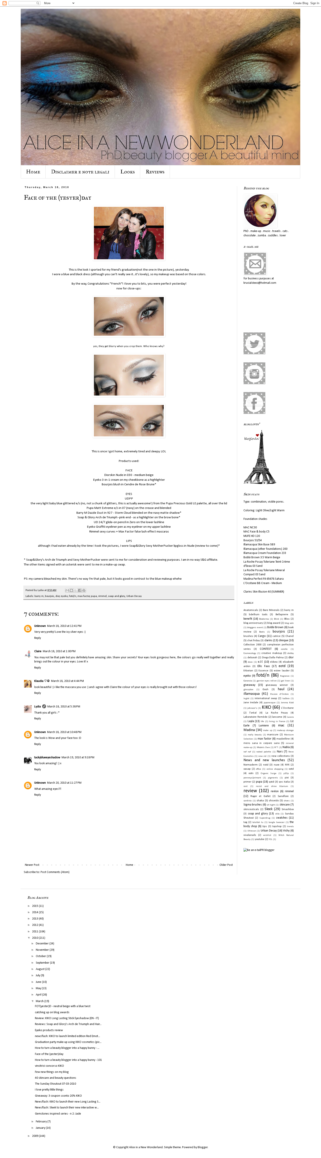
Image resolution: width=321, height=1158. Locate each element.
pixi (287, 777)
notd (265, 765)
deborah (252, 657)
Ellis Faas (263, 666)
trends (290, 826)
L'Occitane (287, 708)
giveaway (249, 685)
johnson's (252, 708)
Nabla (286, 747)
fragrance (285, 676)
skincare (285, 804)
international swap (266, 698)
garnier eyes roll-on (267, 681)
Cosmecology (249, 653)
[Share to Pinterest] (84, 590)
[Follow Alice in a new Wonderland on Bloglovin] (259, 483)
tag (245, 822)
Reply (37, 638)
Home (33, 171)
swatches (282, 817)
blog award (273, 623)
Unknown (40, 626)
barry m (39, 596)
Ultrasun (251, 831)
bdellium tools (258, 614)
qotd (271, 782)
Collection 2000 (252, 644)
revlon (275, 791)
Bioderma (264, 619)
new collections (280, 756)
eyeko (64, 596)
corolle (284, 649)
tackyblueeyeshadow (47, 757)
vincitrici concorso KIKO (49, 1066)
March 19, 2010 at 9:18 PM (78, 757)
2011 (35, 931)
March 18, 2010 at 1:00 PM (59, 651)
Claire (37, 651)
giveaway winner (277, 685)
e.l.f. (260, 662)
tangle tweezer (277, 822)
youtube (259, 839)
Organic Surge (268, 773)
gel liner (285, 681)
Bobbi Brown (275, 627)
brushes (248, 636)
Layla (251, 721)
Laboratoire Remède (255, 717)
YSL (270, 839)
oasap (247, 769)
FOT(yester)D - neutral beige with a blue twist (62, 1006)
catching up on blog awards (52, 1012)
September (43, 962)
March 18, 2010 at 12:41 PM (64, 626)
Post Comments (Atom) (55, 872)
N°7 (276, 747)
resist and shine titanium (272, 786)
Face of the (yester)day (49, 1054)
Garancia (247, 681)
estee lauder (282, 670)
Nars (280, 751)
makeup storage (285, 730)
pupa (94, 596)
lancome (277, 717)
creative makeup (271, 653)
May (39, 988)
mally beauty (255, 735)
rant (245, 786)
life (262, 721)
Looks (127, 171)
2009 (35, 1136)
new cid (262, 756)
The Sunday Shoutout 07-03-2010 (55, 1083)
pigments (273, 778)
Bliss (287, 619)
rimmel (102, 596)
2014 (35, 912)
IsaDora (286, 698)
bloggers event (255, 627)
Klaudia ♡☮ (42, 681)
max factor (84, 596)
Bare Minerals (271, 610)
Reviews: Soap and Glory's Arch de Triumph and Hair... (68, 1024)
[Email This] (67, 590)
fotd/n (72, 596)
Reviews (155, 171)
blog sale (289, 623)
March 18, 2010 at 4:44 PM (67, 681)
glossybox (248, 689)
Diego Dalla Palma (273, 657)
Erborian (248, 670)
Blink (276, 619)
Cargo (262, 636)
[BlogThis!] (71, 590)
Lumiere (264, 725)
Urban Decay (134, 596)
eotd (282, 666)
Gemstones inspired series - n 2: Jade (58, 1113)
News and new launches (264, 760)
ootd (291, 769)
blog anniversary (253, 623)
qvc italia (284, 782)
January (41, 1128)
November (43, 950)
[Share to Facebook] (80, 590)
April (39, 994)
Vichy (286, 830)
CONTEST (266, 649)
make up (267, 730)
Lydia (37, 706)
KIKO (266, 707)
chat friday (253, 640)
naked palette (263, 752)
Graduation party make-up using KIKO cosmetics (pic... (68, 1042)
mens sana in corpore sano (261, 743)
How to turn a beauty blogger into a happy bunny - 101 (68, 1060)
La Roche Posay (277, 713)
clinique (283, 640)
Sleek (269, 809)
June (39, 982)
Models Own (263, 747)
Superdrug (264, 818)
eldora (274, 662)
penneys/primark (252, 778)
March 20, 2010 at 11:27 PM (64, 783)
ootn (251, 773)
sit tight (271, 805)
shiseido (274, 800)
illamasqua (251, 694)
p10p (286, 773)
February (41, 1121)
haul (281, 689)
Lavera (290, 717)
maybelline (283, 739)
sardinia (247, 801)
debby (290, 653)
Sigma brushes (252, 804)
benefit (247, 618)
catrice (277, 636)
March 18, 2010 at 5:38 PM (63, 706)
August (40, 969)
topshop (277, 826)
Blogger (203, 1147)
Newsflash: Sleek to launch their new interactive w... (67, 1107)
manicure (272, 734)
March (40, 1001)
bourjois (49, 596)
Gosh (265, 689)
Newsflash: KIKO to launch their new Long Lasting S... (67, 1101)
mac (281, 725)
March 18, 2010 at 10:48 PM (64, 732)
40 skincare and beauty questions (55, 1078)
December (42, 943)
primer (247, 782)
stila (277, 814)
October (41, 956)
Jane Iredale (250, 702)
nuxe (277, 765)
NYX (287, 765)
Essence (263, 670)
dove (250, 662)
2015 (35, 906)
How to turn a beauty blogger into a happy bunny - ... (67, 1048)
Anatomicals (250, 610)
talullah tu (257, 822)
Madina (249, 730)
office (258, 769)
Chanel (289, 636)
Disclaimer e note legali (80, 171)
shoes (287, 801)
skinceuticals (251, 809)
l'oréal (253, 713)
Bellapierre (282, 614)
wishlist (267, 835)
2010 (35, 938)
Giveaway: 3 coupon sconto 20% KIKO (58, 1096)
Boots (262, 632)
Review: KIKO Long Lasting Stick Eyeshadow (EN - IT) (67, 1018)
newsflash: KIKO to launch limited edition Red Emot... (67, 1036)
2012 (35, 925)
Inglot (246, 698)
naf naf (247, 752)
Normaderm (250, 765)
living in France (277, 721)
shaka (260, 800)
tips (264, 826)
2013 (35, 918)
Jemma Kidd (287, 703)
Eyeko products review (49, 1030)
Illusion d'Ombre (279, 694)
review (250, 790)
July (38, 975)
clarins (268, 640)
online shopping (275, 769)
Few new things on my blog (52, 1072)
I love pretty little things (49, 1089)
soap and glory (116, 596)
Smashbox (288, 809)
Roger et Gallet (260, 796)
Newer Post (32, 865)
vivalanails (249, 835)
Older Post (226, 865)
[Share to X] (75, 590)
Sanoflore (283, 796)
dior (57, 596)
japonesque (270, 703)
